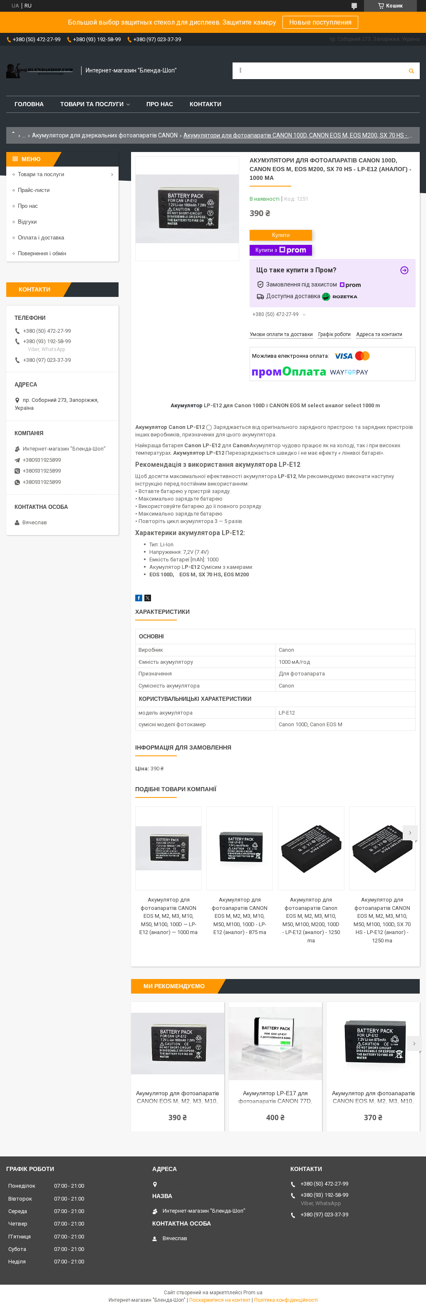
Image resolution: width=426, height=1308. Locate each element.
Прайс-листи (34, 190)
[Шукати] (411, 70)
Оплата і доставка (41, 237)
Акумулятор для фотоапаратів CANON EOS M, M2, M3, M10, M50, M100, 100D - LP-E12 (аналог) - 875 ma (239, 916)
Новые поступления (320, 22)
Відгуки (27, 222)
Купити (281, 235)
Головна (29, 104)
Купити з (266, 250)
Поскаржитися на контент (219, 1300)
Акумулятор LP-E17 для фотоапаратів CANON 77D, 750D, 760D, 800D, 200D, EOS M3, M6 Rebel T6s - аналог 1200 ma (275, 1098)
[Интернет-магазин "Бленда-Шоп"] (39, 71)
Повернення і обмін (42, 253)
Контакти (205, 104)
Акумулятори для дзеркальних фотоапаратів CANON (105, 135)
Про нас (159, 104)
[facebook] (138, 599)
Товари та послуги (92, 104)
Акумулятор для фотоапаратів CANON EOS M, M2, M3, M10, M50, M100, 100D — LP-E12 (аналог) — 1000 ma (168, 916)
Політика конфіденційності (286, 1300)
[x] (147, 599)
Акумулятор (187, 405)
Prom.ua (253, 1293)
